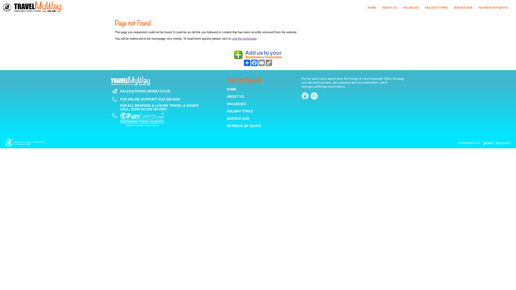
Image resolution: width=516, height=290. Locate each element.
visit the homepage (244, 38)
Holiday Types (240, 111)
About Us (235, 96)
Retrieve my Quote (244, 126)
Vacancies (236, 104)
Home (231, 89)
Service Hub (238, 118)
